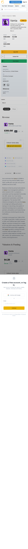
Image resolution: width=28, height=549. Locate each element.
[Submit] (2, 9)
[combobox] (14, 9)
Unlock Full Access (15, 2)
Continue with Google (15, 295)
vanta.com (6, 81)
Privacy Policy (17, 314)
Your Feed (4, 6)
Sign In (25, 2)
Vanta (15, 178)
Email (5, 301)
